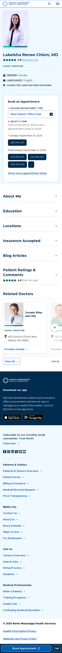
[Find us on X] (16, 451)
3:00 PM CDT (17, 164)
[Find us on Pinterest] (20, 451)
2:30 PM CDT (17, 142)
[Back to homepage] (15, 3)
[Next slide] (54, 327)
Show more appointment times (27, 173)
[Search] (49, 4)
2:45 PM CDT (37, 157)
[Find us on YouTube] (24, 451)
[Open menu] (58, 4)
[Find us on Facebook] (4, 451)
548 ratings (30, 59)
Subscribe (9, 443)
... (31, 164)
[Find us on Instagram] (8, 451)
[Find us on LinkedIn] (12, 451)
